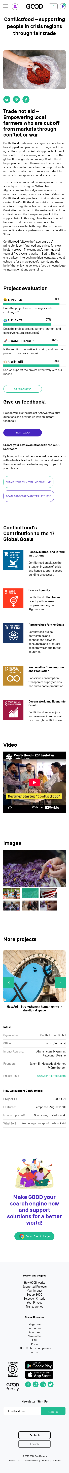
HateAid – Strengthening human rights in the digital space (34, 1008)
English (34, 1444)
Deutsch (34, 1435)
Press (34, 1344)
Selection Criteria (34, 1298)
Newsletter (34, 1336)
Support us (34, 1328)
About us (34, 1332)
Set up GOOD (34, 1294)
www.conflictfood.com (51, 1076)
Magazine (34, 1324)
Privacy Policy (31, 1460)
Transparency (34, 1306)
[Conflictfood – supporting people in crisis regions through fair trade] (34, 69)
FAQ (34, 1340)
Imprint (45, 1460)
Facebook (25, 99)
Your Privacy (34, 1302)
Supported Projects (34, 1286)
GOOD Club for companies (34, 1348)
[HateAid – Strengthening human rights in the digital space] (34, 976)
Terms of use (14, 1460)
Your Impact (34, 1290)
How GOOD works (34, 1282)
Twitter (6, 99)
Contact (35, 1352)
